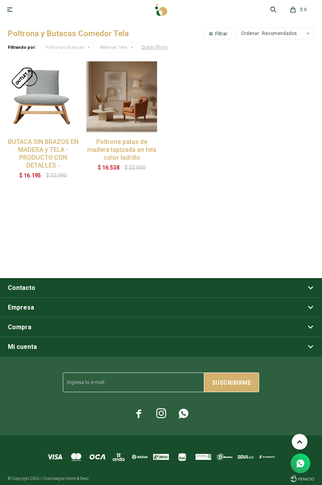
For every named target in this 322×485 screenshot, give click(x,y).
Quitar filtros (154, 47)
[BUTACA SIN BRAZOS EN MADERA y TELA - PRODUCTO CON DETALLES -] (43, 96)
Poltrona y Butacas (65, 47)
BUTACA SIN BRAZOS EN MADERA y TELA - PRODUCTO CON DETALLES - (43, 153)
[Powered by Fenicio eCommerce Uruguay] (302, 479)
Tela (113, 47)
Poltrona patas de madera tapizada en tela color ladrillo (121, 149)
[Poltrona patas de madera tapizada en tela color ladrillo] (121, 96)
